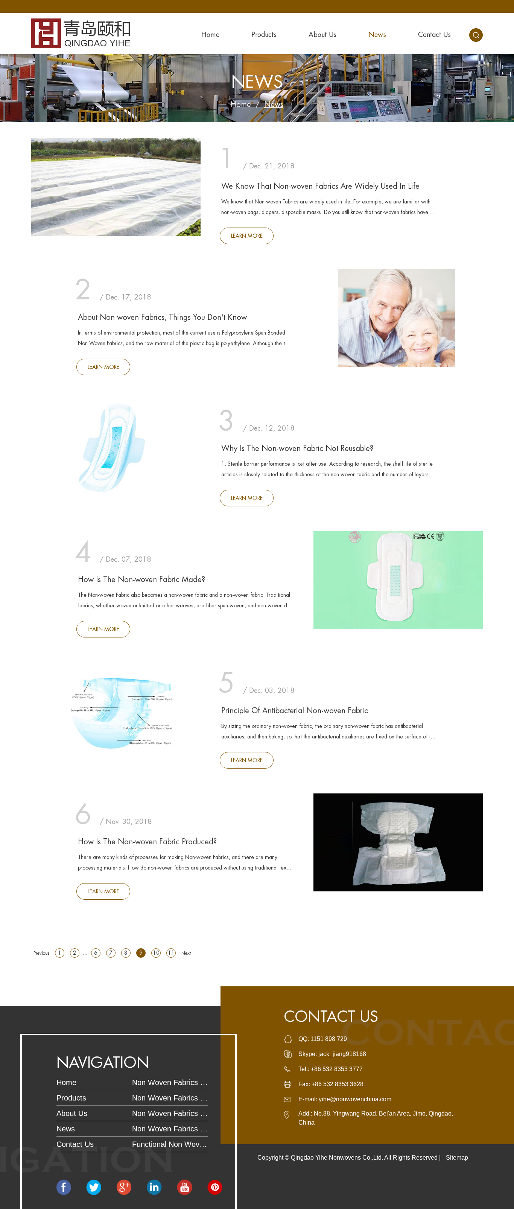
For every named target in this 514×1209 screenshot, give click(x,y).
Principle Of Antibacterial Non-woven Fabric (294, 711)
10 (156, 952)
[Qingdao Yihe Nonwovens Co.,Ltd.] (80, 33)
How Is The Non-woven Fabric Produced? (147, 842)
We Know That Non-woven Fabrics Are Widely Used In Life (320, 186)
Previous (41, 953)
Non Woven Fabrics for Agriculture (170, 1113)
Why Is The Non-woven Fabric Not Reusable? (297, 448)
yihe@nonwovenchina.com (355, 1099)
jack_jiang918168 (342, 1054)
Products (264, 34)
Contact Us (434, 34)
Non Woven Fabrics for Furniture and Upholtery (170, 1129)
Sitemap (457, 1157)
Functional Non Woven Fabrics (170, 1144)
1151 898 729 (328, 1039)
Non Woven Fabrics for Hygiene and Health (170, 1082)
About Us (322, 34)
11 (171, 952)
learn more (247, 235)
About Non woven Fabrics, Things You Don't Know (162, 317)
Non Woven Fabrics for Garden (170, 1098)
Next (186, 953)
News (377, 34)
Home (210, 34)
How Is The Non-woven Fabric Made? (141, 580)
